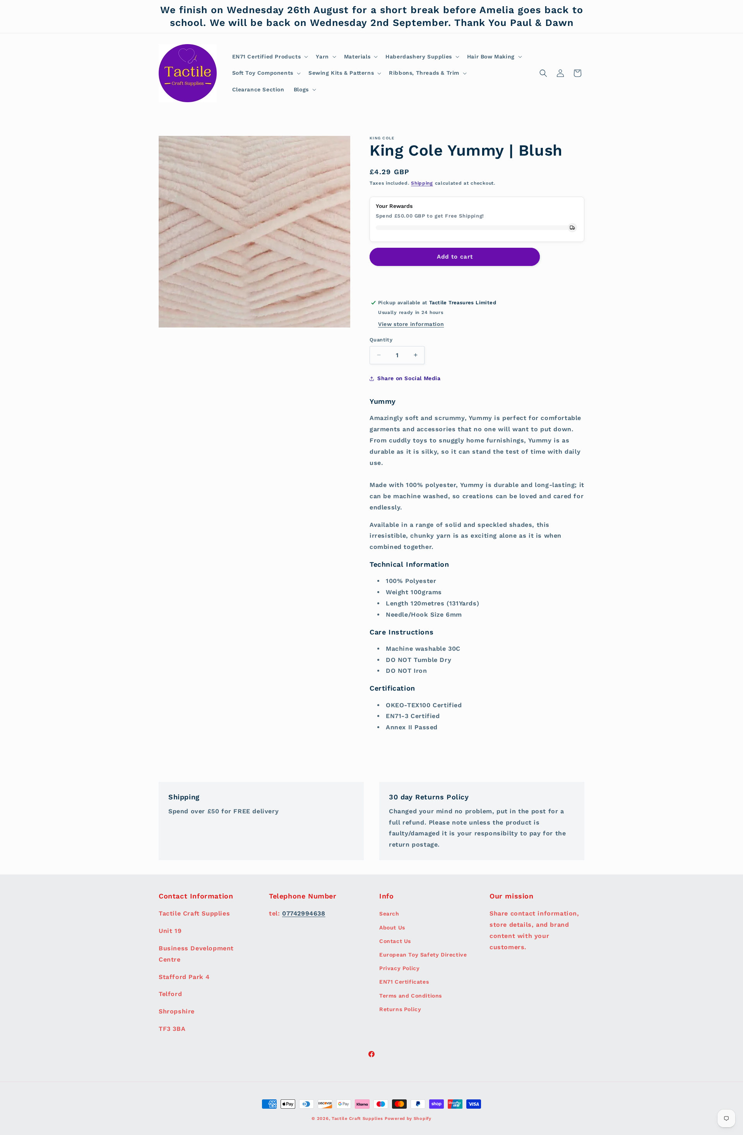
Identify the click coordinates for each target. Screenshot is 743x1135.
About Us (392, 927)
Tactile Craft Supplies (357, 1118)
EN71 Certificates (404, 982)
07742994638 (303, 913)
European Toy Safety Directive (423, 955)
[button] (270, 56)
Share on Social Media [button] (409, 378)
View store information (411, 324)
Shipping (422, 183)
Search (389, 913)
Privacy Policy (399, 968)
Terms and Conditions (410, 995)
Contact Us (395, 941)
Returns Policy (400, 1009)
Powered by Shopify (408, 1118)
